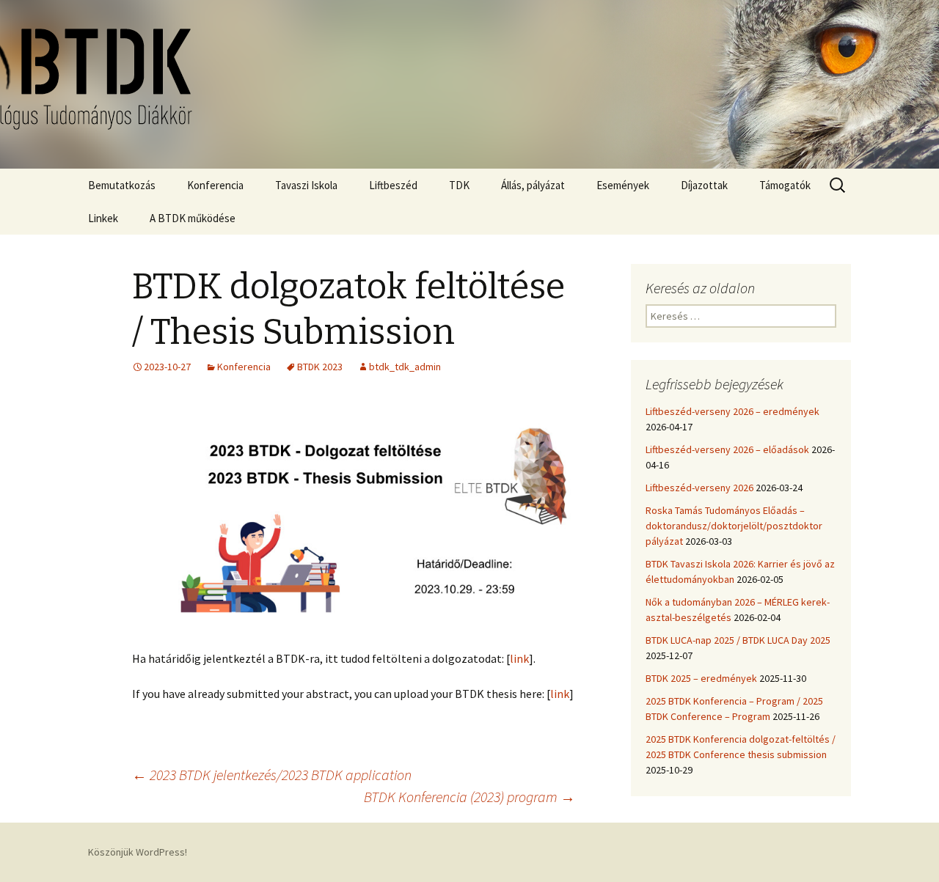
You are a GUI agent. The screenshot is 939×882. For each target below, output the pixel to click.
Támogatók (785, 185)
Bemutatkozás (122, 185)
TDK (459, 185)
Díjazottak (704, 185)
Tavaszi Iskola (306, 185)
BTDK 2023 (320, 366)
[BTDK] (469, 84)
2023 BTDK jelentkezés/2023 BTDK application (272, 774)
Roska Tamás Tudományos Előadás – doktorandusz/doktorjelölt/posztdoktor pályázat (734, 526)
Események (622, 185)
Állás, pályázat (533, 185)
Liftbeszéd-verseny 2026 (699, 487)
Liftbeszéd (393, 185)
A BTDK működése (192, 218)
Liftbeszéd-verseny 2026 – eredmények (732, 411)
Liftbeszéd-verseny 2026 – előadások (727, 449)
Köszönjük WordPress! (137, 852)
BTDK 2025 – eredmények (701, 678)
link (519, 658)
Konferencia (215, 185)
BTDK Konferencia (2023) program (469, 796)
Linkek (103, 218)
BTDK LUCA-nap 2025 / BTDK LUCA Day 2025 (738, 640)
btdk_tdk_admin (405, 366)
